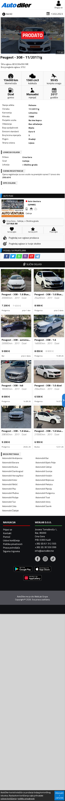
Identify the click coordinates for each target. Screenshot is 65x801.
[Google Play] (23, 569)
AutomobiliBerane (10, 462)
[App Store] (42, 569)
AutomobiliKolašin (44, 475)
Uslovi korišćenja (11, 540)
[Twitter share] (12, 256)
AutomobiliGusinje (44, 471)
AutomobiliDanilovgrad (12, 471)
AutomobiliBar (42, 458)
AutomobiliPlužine (10, 493)
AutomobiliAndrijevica (12, 458)
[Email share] (31, 256)
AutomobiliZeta (9, 506)
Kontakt (7, 533)
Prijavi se (7, 529)
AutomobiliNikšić (10, 484)
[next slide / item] (62, 35)
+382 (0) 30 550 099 (45, 547)
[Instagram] (45, 559)
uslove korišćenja (8, 798)
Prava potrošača (11, 547)
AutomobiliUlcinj (43, 501)
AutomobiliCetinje (44, 466)
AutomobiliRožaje (10, 497)
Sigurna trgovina (11, 551)
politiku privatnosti (26, 798)
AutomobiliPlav (9, 488)
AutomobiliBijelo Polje (46, 462)
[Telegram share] (37, 256)
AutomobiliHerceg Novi (12, 475)
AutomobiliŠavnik (44, 506)
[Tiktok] (53, 559)
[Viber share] (25, 256)
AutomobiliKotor (9, 480)
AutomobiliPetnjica (44, 484)
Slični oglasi (34, 264)
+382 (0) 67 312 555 (45, 543)
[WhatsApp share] (19, 256)
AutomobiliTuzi (9, 501)
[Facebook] (37, 559)
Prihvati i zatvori (59, 795)
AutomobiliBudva (10, 466)
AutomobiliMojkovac (45, 480)
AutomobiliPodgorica (45, 493)
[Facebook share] (6, 256)
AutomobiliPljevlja (44, 488)
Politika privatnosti (12, 544)
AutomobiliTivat (43, 497)
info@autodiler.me (44, 551)
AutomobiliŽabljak (10, 510)
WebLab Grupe (41, 596)
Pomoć (6, 537)
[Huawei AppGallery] (32, 578)
